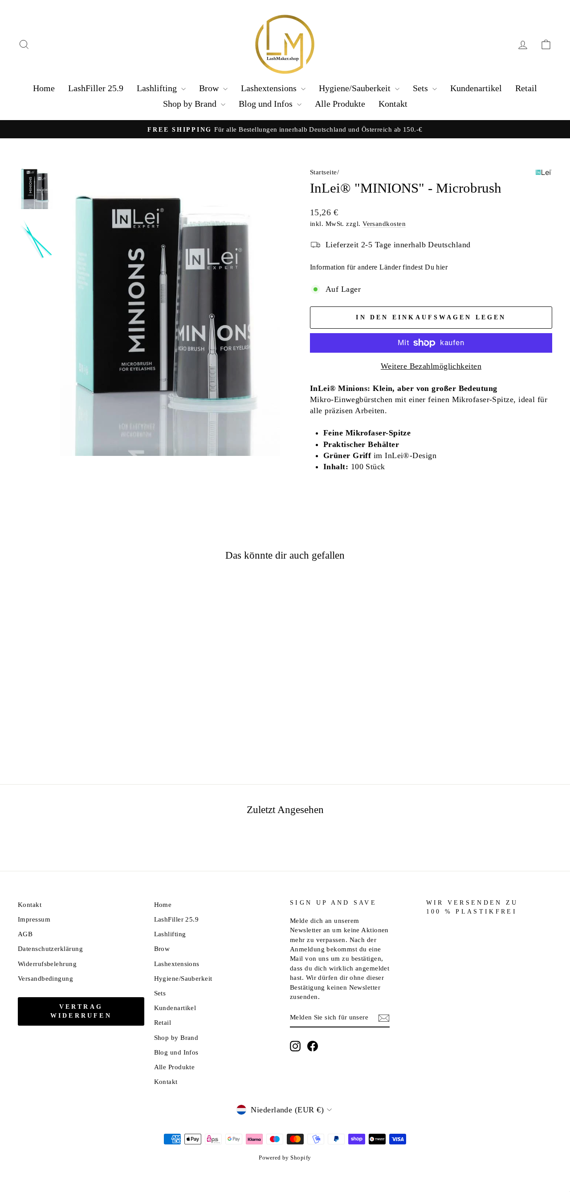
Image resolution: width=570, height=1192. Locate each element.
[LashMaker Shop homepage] (285, 44)
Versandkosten (384, 223)
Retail (526, 88)
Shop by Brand (191, 104)
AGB (25, 934)
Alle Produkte (340, 104)
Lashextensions (270, 88)
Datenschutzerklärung (50, 948)
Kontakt (393, 104)
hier (442, 267)
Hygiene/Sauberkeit (356, 88)
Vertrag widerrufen (81, 1011)
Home (44, 88)
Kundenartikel (476, 88)
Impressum (34, 919)
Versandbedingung (45, 978)
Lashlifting (158, 88)
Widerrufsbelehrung (47, 963)
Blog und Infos (267, 104)
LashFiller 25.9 (95, 88)
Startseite (323, 172)
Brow (210, 88)
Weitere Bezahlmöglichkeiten (431, 366)
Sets (421, 88)
